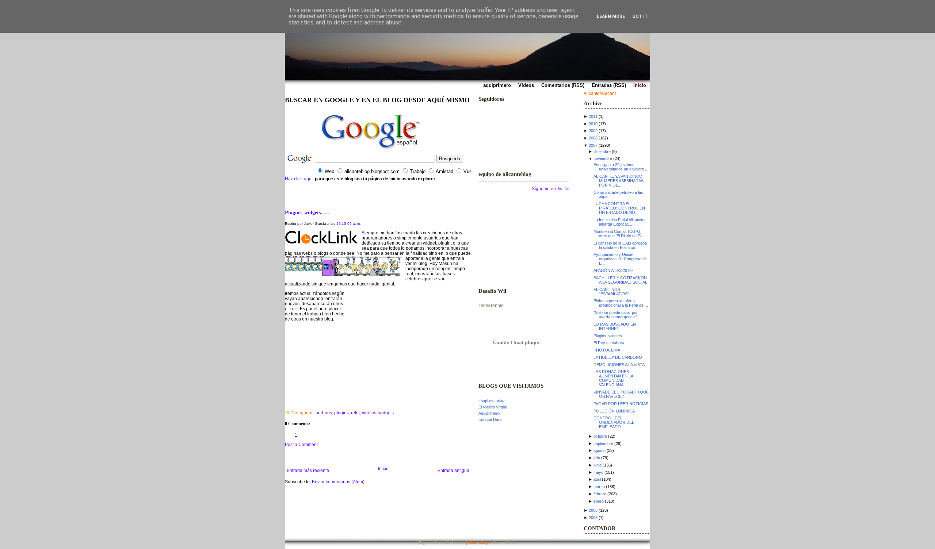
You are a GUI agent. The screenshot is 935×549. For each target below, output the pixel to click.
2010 (593, 124)
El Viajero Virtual (492, 407)
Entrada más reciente (308, 470)
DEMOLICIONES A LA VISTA (619, 364)
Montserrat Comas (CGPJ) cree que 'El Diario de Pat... (620, 233)
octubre (600, 436)
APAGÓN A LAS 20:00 (613, 270)
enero (599, 501)
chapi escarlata (491, 401)
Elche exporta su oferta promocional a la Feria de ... (621, 303)
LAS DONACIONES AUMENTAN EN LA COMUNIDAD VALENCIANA (613, 378)
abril (597, 479)
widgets (386, 412)
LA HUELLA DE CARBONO (618, 357)
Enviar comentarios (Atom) (338, 481)
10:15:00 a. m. (348, 224)
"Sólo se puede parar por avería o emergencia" (616, 314)
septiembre (603, 443)
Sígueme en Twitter (551, 188)
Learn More (611, 16)
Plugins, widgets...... (307, 212)
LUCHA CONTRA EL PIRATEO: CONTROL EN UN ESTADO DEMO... (619, 208)
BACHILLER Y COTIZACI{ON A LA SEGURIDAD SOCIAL (620, 280)
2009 (593, 130)
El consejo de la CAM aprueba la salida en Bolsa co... (620, 245)
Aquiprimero (489, 413)
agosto (600, 450)
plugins (341, 412)
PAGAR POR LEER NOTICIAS (621, 404)
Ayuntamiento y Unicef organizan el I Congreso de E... (620, 258)
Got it (640, 16)
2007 (593, 145)
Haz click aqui (299, 178)
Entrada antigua (453, 470)
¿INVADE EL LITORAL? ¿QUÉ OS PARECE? (621, 394)
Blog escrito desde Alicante (441, 542)
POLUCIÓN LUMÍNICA (614, 411)
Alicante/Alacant (600, 93)
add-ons (324, 412)
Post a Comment (301, 444)
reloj (355, 412)
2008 (593, 138)
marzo (599, 486)
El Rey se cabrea (609, 343)
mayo (598, 472)
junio (598, 465)
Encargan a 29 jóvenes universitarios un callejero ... (621, 166)
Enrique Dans (490, 419)
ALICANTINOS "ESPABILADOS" (611, 291)
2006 (593, 510)
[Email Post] (285, 403)
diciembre (602, 151)
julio (597, 458)
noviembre (603, 158)
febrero (600, 494)
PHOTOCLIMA (607, 350)
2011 (593, 116)
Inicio (383, 468)
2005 (593, 517)
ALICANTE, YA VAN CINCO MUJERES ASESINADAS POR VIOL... (619, 180)
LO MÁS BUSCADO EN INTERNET (615, 326)
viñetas (369, 412)
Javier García (505, 542)
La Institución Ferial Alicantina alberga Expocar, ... (619, 222)
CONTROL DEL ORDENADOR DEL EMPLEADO (614, 422)
